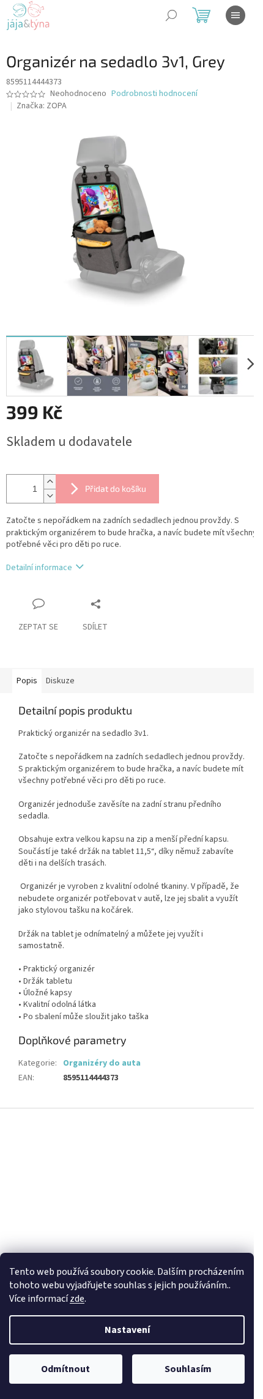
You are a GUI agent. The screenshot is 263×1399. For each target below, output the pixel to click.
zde (77, 1298)
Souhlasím (188, 1369)
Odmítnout (65, 1369)
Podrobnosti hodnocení (154, 94)
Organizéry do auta (102, 1063)
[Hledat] (171, 15)
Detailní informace (39, 568)
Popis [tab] (27, 681)
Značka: (42, 106)
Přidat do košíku (115, 488)
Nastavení (127, 1330)
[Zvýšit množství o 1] (49, 482)
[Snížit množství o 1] (49, 496)
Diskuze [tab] (60, 681)
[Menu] (235, 15)
